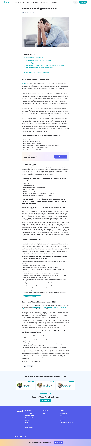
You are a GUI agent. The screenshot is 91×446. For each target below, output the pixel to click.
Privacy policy (63, 419)
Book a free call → (27, 386)
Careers (26, 424)
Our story (27, 422)
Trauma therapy (46, 411)
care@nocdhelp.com (29, 415)
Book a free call (83, 2)
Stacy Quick (24, 14)
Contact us (62, 411)
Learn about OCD (34, 2)
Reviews (48, 2)
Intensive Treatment (29, 427)
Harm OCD (24, 83)
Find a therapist (18, 2)
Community (42, 2)
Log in (75, 2)
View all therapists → (45, 393)
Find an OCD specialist (60, 156)
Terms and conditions (65, 417)
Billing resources (63, 413)
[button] (13, 385)
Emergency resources (65, 420)
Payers (44, 413)
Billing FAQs (62, 415)
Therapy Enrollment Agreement (67, 422)
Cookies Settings (64, 424)
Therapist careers (28, 425)
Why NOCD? (26, 2)
